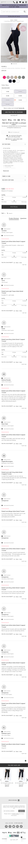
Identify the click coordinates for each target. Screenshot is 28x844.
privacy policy (15, 813)
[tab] (14, 219)
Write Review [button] (14, 207)
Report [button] (17, 262)
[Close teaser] (21, 837)
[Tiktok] (21, 826)
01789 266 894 (18, 823)
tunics (11, 161)
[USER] (17, 2)
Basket (23, 2)
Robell (23, 153)
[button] (14, 840)
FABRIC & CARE (6, 176)
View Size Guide (6, 87)
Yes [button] (14, 262)
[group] (14, 189)
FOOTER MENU (12, 800)
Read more (6, 170)
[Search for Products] (24, 11)
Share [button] (20, 262)
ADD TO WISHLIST (14, 132)
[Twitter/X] (13, 826)
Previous (1, 778)
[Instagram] (17, 826)
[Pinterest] (6, 826)
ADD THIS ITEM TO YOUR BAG (14, 112)
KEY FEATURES (6, 144)
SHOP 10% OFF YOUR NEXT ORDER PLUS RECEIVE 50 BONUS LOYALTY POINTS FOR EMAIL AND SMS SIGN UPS (14, 807)
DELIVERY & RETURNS (8, 180)
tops (6, 161)
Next (27, 778)
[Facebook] (10, 826)
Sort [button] (3, 213)
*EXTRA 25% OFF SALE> (14, 16)
